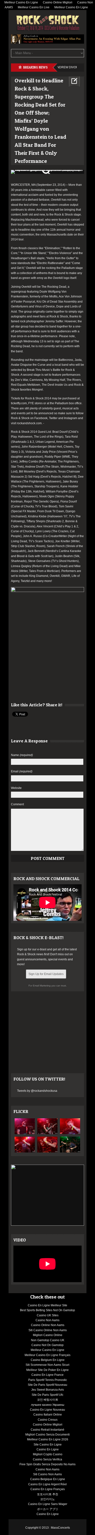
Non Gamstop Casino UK (47, 1340)
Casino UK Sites (47, 1315)
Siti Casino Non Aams (47, 1474)
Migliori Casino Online (47, 1335)
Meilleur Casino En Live (33, 7)
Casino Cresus (47, 1419)
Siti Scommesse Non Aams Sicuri (47, 1365)
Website (16, 788)
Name (22, 755)
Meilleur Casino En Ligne (71, 7)
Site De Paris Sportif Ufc (47, 1395)
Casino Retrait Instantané (47, 1429)
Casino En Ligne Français (47, 1489)
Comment (17, 804)
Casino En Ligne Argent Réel (47, 1484)
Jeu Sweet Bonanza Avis (47, 1389)
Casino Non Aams (47, 1320)
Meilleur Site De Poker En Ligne (47, 1370)
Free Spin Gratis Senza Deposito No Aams (47, 1464)
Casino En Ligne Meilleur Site (47, 1305)
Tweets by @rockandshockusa (37, 1090)
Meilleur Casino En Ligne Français (47, 1355)
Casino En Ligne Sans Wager (47, 1504)
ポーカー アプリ (47, 1509)
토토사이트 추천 (47, 1494)
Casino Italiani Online (47, 1414)
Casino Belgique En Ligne (47, 1479)
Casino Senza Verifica (47, 1459)
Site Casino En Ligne (48, 1444)
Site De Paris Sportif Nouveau (47, 1385)
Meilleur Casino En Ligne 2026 (47, 1439)
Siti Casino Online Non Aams (47, 1330)
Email (21, 771)
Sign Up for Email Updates (46, 974)
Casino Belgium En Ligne (48, 1360)
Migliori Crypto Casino (47, 1454)
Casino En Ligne (48, 1449)
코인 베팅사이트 (47, 1399)
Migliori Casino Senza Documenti (47, 1434)
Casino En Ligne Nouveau (47, 1409)
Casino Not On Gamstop (47, 1345)
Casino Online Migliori (47, 1424)
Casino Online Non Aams (47, 1325)
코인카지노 (47, 1499)
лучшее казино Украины (47, 1405)
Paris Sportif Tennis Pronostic (47, 1380)
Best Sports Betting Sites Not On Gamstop (47, 1310)
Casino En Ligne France (47, 1375)
